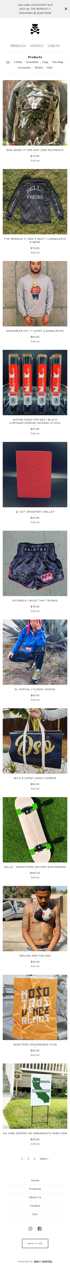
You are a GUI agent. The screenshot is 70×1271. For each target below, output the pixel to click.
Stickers (39, 67)
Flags (45, 62)
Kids (49, 67)
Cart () (53, 45)
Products (18, 45)
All (8, 62)
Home (35, 1180)
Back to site (35, 1243)
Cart (35, 1214)
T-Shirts (18, 62)
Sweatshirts (32, 62)
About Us (35, 1197)
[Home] (35, 29)
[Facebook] (39, 1228)
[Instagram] (30, 1228)
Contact (37, 45)
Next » (44, 1158)
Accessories (24, 67)
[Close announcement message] (66, 9)
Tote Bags (57, 62)
